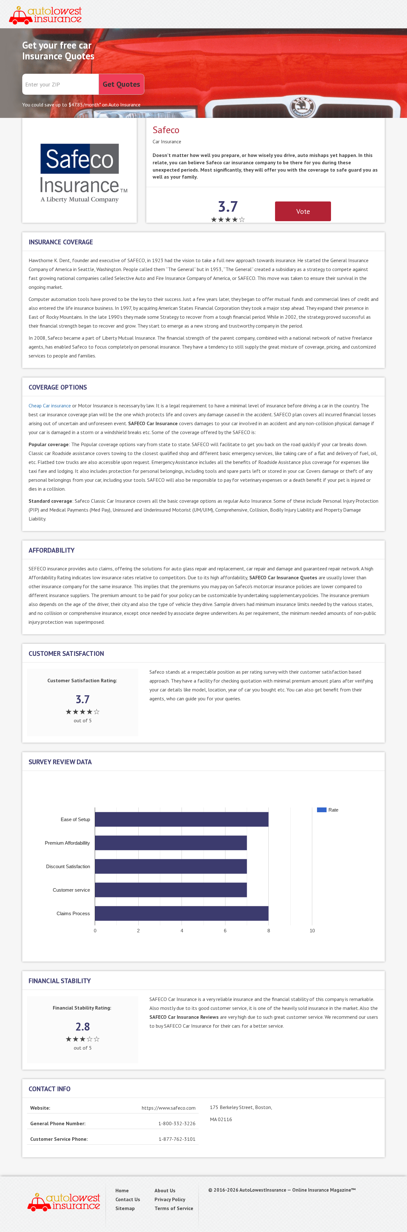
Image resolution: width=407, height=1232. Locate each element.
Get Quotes (121, 84)
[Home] (45, 14)
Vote (303, 211)
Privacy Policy (170, 1199)
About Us (165, 1190)
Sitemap (125, 1208)
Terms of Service (174, 1208)
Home (122, 1190)
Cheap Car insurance (50, 405)
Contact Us (127, 1199)
